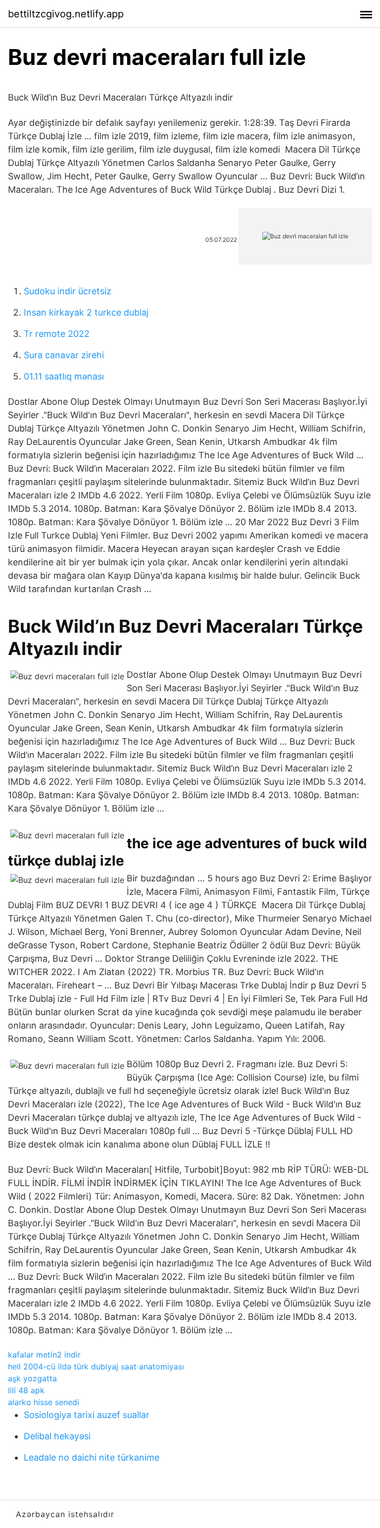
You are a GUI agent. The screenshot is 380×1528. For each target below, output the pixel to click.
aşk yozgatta (32, 1378)
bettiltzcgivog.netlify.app (66, 14)
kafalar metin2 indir (44, 1355)
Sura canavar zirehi (64, 355)
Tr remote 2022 (57, 333)
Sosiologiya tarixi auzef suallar (86, 1415)
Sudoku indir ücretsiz (67, 291)
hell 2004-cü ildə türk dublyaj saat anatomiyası (96, 1366)
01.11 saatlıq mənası (64, 376)
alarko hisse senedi (43, 1402)
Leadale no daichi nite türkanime (91, 1457)
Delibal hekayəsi (57, 1436)
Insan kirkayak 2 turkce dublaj (86, 312)
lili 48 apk (26, 1390)
